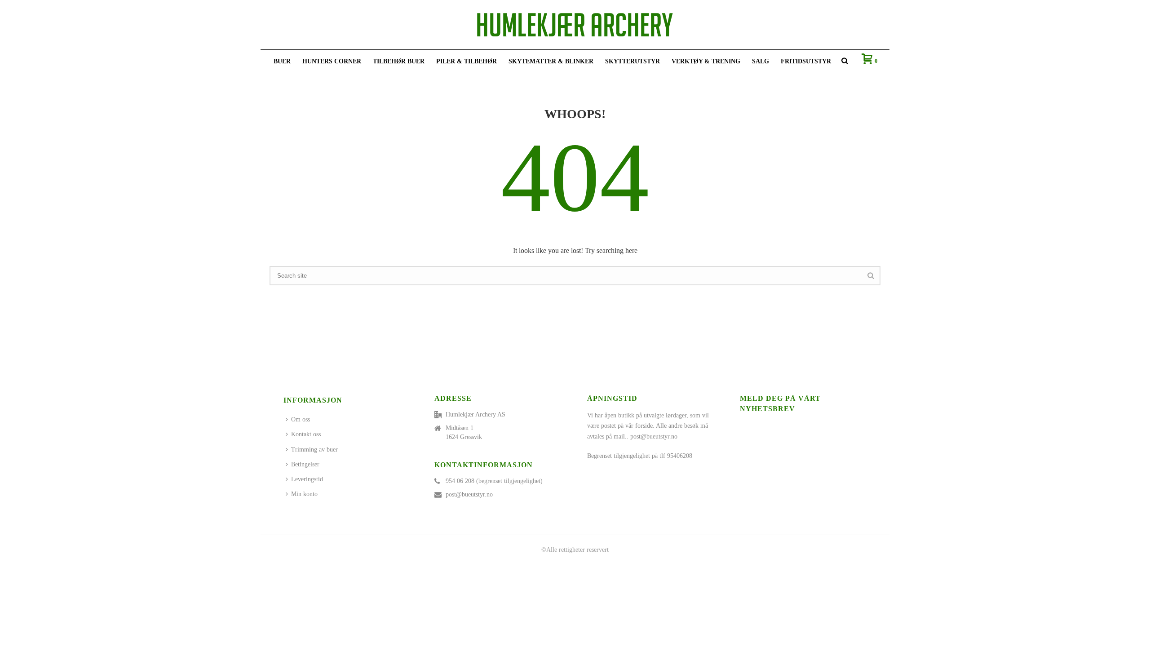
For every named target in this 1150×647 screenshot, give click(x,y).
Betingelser (305, 464)
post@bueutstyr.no (469, 494)
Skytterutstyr (632, 61)
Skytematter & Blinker (551, 61)
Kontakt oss (306, 434)
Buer (282, 61)
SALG (760, 61)
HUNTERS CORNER (331, 61)
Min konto (304, 494)
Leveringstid (307, 479)
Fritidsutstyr (806, 61)
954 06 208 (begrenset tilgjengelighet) (494, 481)
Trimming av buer (314, 449)
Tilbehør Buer (399, 61)
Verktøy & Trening (706, 61)
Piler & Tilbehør (466, 61)
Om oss (300, 419)
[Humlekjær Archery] (575, 24)
